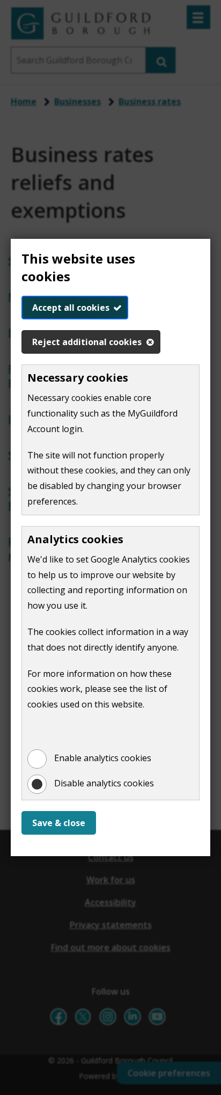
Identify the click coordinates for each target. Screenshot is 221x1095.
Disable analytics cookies (104, 783)
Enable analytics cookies (102, 758)
